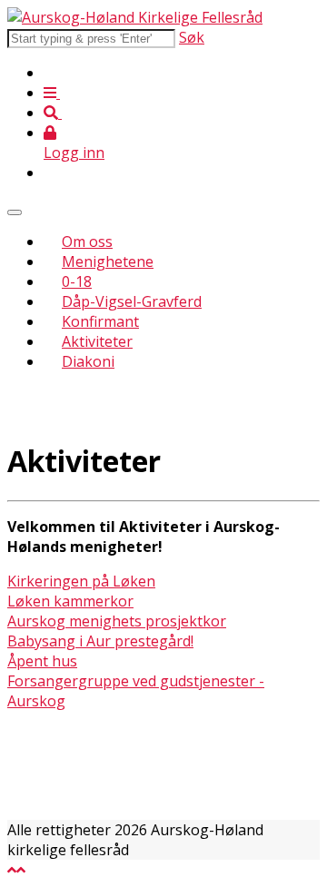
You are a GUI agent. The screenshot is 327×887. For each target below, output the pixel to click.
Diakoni (88, 361)
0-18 (77, 281)
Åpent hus (42, 661)
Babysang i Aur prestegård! (100, 641)
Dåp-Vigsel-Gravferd (132, 301)
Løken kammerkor (70, 601)
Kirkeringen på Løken (81, 581)
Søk (191, 37)
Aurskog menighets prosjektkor (116, 621)
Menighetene (108, 261)
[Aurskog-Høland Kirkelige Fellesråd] (135, 17)
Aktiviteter (97, 341)
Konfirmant (100, 321)
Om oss (87, 241)
